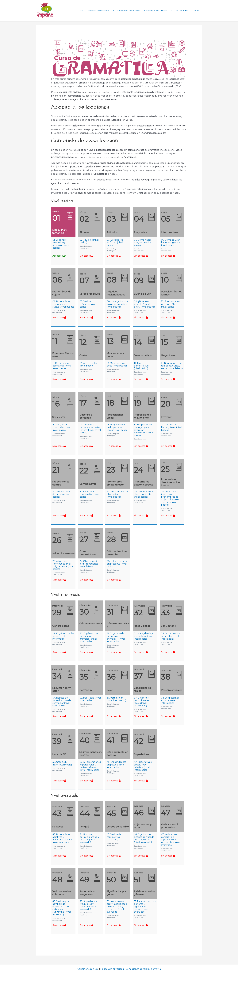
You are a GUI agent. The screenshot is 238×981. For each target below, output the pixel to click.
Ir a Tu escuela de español (94, 10)
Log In (196, 10)
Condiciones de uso (88, 969)
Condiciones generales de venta (143, 969)
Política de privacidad (112, 969)
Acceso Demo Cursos (155, 10)
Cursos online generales (126, 10)
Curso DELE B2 (179, 10)
